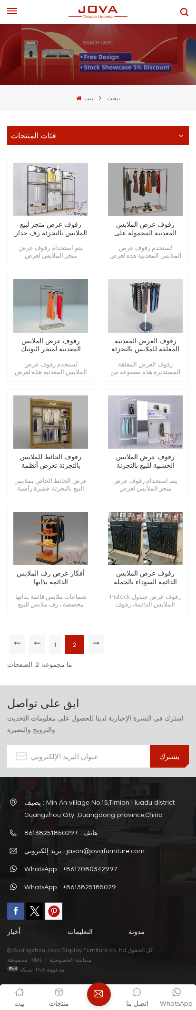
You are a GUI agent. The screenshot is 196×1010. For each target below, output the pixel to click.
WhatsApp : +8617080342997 (71, 869)
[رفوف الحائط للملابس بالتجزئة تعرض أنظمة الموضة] (50, 422)
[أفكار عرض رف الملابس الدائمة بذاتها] (50, 539)
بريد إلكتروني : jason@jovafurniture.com (84, 851)
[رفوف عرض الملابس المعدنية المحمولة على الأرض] (145, 190)
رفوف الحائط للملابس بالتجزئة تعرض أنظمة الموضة (50, 460)
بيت (88, 98)
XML (36, 959)
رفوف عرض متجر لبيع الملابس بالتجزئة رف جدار (51, 228)
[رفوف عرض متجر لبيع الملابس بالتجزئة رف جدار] (50, 190)
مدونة (136, 931)
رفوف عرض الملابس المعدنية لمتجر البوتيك (51, 345)
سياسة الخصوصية (71, 959)
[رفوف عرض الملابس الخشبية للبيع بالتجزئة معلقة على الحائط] (145, 422)
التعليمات (80, 931)
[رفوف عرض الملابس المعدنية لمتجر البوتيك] (50, 306)
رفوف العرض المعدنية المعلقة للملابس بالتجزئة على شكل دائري (145, 345)
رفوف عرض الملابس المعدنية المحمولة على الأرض (145, 228)
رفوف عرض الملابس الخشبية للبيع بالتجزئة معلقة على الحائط (145, 460)
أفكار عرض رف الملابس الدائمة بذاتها (51, 577)
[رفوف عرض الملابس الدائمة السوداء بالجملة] (145, 539)
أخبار (13, 931)
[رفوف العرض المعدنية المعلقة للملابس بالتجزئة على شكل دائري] (145, 306)
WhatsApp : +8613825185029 (70, 887)
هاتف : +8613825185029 (61, 832)
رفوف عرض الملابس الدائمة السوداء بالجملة (145, 577)
